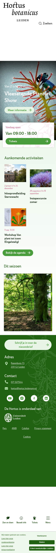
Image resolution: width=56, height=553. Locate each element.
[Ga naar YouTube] (10, 398)
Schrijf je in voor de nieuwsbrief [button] (26, 344)
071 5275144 (17, 382)
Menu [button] (48, 522)
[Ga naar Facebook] (34, 398)
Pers (5, 428)
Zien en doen (7, 522)
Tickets (35, 522)
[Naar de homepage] (20, 23)
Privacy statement (42, 428)
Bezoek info (21, 522)
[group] (27, 302)
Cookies (27, 436)
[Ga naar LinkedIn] (46, 398)
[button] (15, 417)
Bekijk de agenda (15, 252)
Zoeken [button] (47, 23)
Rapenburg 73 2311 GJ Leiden (18, 365)
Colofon (25, 428)
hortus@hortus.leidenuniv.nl (24, 388)
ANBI (14, 428)
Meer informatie (17, 110)
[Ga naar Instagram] (22, 398)
